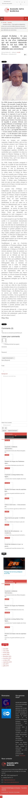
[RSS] (17, 2)
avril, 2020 (5, 649)
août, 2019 (5, 664)
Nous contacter (9, 3)
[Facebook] (20, 2)
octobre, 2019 (6, 660)
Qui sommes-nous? (7, 1)
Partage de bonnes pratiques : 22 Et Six (13, 572)
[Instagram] (21, 4)
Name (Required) (6, 360)
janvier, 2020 (6, 654)
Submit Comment (12, 430)
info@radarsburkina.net (9, 780)
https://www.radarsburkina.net (11, 782)
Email (3, 365)
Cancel (4, 430)
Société (10, 22)
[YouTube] (24, 2)
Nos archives (4, 3)
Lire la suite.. (22, 755)
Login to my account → (8, 358)
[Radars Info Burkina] (14, 10)
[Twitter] (22, 2)
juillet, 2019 (6, 665)
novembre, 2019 (7, 658)
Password (4, 352)
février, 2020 (6, 652)
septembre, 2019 (7, 662)
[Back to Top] (1, 797)
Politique (7, 440)
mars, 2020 (6, 650)
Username (4, 346)
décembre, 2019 (7, 656)
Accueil (4, 22)
